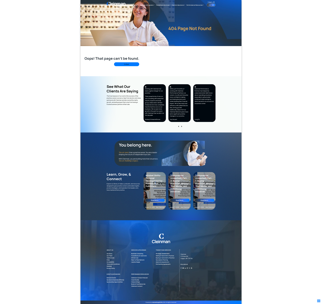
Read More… (158, 200)
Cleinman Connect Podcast (139, 278)
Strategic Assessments (162, 253)
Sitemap (109, 266)
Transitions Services (162, 5)
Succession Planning (162, 260)
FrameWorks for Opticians (139, 256)
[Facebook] (181, 268)
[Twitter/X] (189, 268)
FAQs (108, 260)
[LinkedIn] (185, 268)
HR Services (134, 258)
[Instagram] (187, 268)
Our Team (109, 256)
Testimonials (110, 258)
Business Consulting (137, 253)
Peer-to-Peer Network (137, 260)
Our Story (109, 253)
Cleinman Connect (136, 286)
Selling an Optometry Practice (165, 256)
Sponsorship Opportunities (115, 282)
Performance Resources (194, 5)
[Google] (191, 268)
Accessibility (110, 262)
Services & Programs (146, 5)
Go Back (126, 64)
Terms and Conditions (113, 264)
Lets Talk (211, 5)
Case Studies (135, 280)
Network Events (111, 278)
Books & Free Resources (138, 284)
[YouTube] (183, 268)
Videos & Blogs (135, 282)
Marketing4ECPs (157, 302)
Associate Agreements (162, 262)
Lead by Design (135, 262)
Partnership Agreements (163, 264)
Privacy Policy (111, 268)
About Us (134, 5)
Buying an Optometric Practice (165, 258)
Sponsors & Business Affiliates (115, 280)
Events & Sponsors (178, 5)
